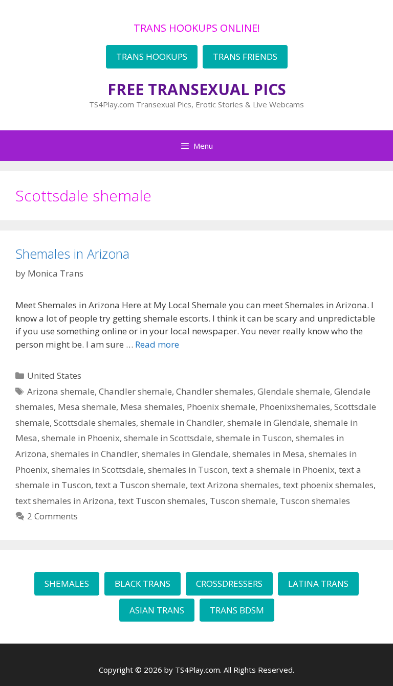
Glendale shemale (293, 391)
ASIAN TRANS (156, 610)
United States (54, 375)
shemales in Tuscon (188, 469)
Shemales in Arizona (72, 253)
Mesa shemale (87, 407)
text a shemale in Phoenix (283, 469)
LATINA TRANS (318, 583)
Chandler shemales (214, 391)
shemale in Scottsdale (168, 438)
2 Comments (52, 516)
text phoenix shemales (328, 485)
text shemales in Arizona (64, 501)
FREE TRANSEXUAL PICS (196, 89)
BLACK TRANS (142, 583)
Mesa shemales (151, 407)
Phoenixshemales (294, 407)
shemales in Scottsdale (98, 469)
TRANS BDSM (237, 610)
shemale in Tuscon (254, 438)
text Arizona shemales (234, 485)
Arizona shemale (61, 391)
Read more (157, 344)
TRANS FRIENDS (245, 56)
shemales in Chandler (94, 454)
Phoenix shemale (221, 407)
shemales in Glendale (185, 454)
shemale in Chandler (181, 422)
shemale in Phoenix (80, 438)
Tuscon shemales (315, 501)
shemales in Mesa (268, 454)
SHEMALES (67, 583)
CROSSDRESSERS (229, 583)
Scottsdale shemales (95, 422)
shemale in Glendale (268, 422)
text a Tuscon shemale (140, 485)
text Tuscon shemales (162, 501)
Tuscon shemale (243, 501)
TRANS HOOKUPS (151, 56)
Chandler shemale (135, 391)
